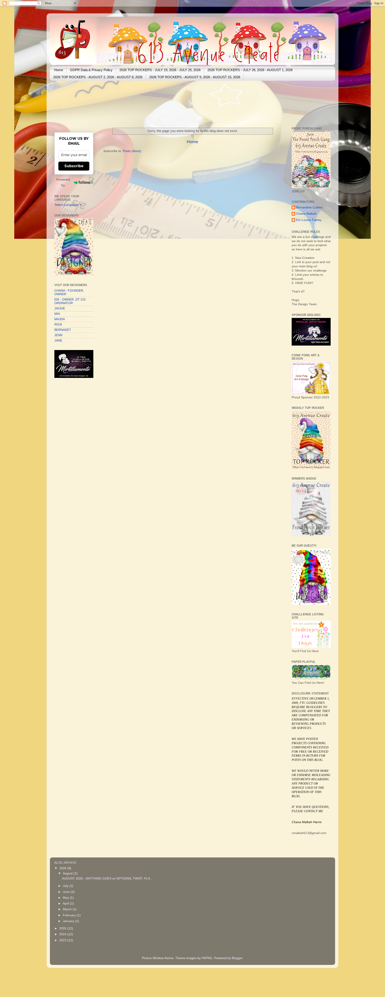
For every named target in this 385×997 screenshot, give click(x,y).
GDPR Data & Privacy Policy (91, 70)
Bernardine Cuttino (309, 207)
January (69, 921)
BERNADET (62, 330)
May (66, 897)
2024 (63, 934)
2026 (63, 868)
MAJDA (59, 319)
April (66, 903)
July (66, 886)
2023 (63, 940)
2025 (63, 928)
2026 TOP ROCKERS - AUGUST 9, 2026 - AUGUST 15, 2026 (194, 77)
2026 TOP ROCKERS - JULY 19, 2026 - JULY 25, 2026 (160, 70)
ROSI (58, 324)
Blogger (237, 958)
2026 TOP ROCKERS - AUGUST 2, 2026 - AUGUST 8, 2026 (97, 77)
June (67, 892)
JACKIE (59, 308)
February (70, 915)
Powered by (63, 182)
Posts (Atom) (132, 151)
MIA (57, 313)
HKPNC (207, 958)
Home (58, 70)
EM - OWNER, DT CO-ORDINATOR (70, 301)
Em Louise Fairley (309, 220)
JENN (58, 335)
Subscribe (74, 166)
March (68, 909)
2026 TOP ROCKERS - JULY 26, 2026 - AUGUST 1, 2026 (250, 70)
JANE (58, 340)
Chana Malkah (306, 213)
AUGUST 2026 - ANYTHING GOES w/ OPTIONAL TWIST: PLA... (107, 878)
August (68, 873)
